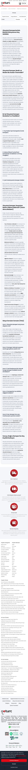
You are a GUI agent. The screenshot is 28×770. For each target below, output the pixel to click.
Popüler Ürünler (5, 16)
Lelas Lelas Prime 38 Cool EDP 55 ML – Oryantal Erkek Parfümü (13, 600)
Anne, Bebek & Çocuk (5, 554)
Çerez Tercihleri (14, 705)
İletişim (7, 703)
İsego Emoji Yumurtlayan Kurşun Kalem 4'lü (9, 619)
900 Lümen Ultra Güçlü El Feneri (7, 693)
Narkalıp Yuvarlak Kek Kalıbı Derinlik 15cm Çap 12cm (11, 652)
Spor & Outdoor (12, 8)
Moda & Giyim (3, 544)
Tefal (13, 551)
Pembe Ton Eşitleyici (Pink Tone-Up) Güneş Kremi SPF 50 (11, 630)
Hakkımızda (5, 698)
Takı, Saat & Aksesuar (5, 571)
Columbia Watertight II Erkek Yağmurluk (8, 676)
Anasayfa (4, 8)
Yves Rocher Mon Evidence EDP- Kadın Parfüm (9, 598)
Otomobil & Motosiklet (5, 559)
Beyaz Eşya (3, 568)
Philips (13, 549)
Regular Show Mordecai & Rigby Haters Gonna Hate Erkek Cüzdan (13, 640)
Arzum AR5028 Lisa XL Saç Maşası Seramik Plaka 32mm (12, 654)
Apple (13, 544)
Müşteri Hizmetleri (15, 0)
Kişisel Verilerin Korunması (17, 698)
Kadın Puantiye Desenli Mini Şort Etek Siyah (9, 642)
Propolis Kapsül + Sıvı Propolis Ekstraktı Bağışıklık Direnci (11, 668)
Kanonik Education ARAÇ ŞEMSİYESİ (7, 582)
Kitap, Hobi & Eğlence (5, 561)
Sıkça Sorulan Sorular (18, 701)
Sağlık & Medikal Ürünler (6, 569)
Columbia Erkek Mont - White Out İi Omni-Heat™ (10, 669)
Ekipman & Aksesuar (21, 8)
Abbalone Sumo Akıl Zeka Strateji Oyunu (9, 684)
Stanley (13, 574)
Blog (20, 703)
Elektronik (3, 546)
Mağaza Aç (20, 0)
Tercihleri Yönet (14, 767)
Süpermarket (3, 556)
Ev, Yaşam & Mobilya (5, 549)
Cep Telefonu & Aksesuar (6, 547)
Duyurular (14, 703)
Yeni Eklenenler (22, 16)
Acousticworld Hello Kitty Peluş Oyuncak (8, 661)
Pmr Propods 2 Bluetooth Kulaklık (7, 588)
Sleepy (13, 568)
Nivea (13, 563)
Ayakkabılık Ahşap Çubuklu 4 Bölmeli (8, 621)
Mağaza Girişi (25, 0)
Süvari (13, 556)
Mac (13, 564)
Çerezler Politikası (21, 755)
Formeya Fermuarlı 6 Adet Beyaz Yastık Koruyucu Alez (11, 627)
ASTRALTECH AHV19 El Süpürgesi (7, 678)
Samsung (14, 546)
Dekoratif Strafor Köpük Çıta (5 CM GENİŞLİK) (9, 637)
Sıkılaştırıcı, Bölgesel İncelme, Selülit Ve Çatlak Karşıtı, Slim (12, 647)
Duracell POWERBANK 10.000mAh (7, 595)
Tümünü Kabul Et (14, 760)
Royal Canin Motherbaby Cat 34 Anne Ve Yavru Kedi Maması (12, 613)
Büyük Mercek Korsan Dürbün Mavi (7, 689)
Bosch (13, 547)
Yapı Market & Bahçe (5, 566)
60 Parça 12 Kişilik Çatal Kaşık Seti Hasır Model (10, 655)
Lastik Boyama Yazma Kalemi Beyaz (8, 644)
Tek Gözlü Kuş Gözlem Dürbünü (7, 688)
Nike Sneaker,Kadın (4, 591)
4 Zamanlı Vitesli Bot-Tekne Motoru (7, 686)
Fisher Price (14, 573)
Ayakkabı (3, 576)
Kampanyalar (10, 0)
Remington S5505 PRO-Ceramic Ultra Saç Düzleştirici (11, 610)
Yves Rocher (14, 566)
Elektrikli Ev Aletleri (4, 573)
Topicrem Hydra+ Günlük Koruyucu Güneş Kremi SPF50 (11, 593)
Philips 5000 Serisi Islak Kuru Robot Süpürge (9, 612)
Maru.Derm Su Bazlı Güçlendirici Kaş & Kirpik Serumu (11, 632)
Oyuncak (2, 563)
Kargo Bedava (14, 16)
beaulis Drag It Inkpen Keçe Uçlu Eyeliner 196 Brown (11, 639)
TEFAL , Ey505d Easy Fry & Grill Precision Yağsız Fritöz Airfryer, (12, 583)
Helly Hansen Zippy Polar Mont (7, 673)
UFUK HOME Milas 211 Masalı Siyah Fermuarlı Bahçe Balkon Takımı (13, 605)
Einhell (13, 576)
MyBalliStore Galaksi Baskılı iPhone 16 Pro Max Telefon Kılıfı (12, 597)
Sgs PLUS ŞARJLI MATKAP (6, 679)
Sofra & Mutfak (4, 551)
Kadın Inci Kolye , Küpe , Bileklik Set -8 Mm (9, 645)
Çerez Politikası (6, 701)
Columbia (14, 571)
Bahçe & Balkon (4, 574)
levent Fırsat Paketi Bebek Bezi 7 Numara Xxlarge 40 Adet (12, 602)
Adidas (13, 559)
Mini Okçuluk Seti (4, 683)
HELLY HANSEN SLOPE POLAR (6, 674)
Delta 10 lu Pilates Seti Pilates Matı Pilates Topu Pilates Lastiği (13, 608)
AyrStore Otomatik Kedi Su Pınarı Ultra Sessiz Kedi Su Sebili (12, 607)
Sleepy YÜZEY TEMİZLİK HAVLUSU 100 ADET (8, 603)
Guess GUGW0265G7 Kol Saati (7, 664)
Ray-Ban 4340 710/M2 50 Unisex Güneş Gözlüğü (10, 590)
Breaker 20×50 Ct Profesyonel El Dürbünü (9, 691)
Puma (13, 561)
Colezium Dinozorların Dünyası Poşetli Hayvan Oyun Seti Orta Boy (13, 681)
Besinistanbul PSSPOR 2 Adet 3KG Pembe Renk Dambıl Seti (12, 625)
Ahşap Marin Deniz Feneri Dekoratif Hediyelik (9, 666)
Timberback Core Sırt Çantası (6, 663)
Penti (13, 554)
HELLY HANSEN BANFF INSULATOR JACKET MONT (9, 671)
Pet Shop (2, 564)
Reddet (14, 764)
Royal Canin (14, 569)
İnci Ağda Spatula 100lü (5, 629)
